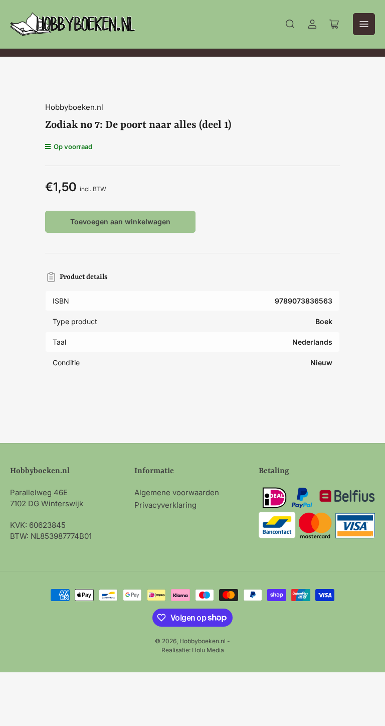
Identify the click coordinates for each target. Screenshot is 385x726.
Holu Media (208, 650)
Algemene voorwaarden (176, 492)
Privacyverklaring (165, 505)
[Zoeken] (290, 24)
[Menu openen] (364, 24)
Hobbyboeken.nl (74, 107)
